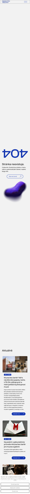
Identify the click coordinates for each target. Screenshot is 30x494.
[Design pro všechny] (6, 2)
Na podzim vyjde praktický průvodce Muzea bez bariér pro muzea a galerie (15, 444)
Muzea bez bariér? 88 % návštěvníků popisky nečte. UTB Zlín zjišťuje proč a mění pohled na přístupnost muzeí (14, 382)
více (15, 479)
